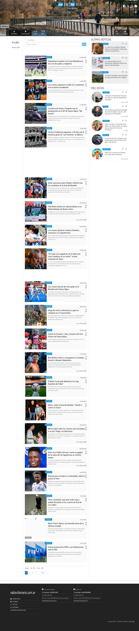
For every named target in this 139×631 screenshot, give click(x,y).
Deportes (48, 57)
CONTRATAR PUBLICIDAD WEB (18, 610)
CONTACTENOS (16, 599)
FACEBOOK (15, 601)
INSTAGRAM (15, 607)
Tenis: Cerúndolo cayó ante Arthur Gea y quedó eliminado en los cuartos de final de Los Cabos (65, 502)
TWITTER (15, 604)
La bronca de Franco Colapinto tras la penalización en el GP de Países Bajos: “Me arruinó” (65, 111)
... (38, 573)
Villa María (4, 26)
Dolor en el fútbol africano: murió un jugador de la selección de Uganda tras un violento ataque (65, 455)
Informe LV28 (82, 220)
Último (43, 573)
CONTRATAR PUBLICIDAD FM (80, 601)
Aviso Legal (131, 621)
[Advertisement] (56, 163)
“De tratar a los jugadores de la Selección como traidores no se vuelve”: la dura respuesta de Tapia (64, 256)
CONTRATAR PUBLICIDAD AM (49, 601)
